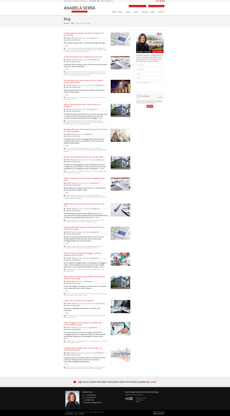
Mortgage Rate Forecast (82, 49)
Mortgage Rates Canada (95, 49)
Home (114, 12)
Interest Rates (94, 171)
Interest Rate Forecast (99, 72)
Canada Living (80, 134)
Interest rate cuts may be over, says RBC (79, 300)
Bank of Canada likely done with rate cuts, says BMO (83, 157)
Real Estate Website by (159, 412)
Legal (76, 414)
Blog (72, 23)
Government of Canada (78, 221)
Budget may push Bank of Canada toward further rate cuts (84, 205)
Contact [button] (161, 12)
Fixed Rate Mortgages (88, 72)
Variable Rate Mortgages (83, 124)
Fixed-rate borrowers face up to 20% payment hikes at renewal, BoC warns (84, 228)
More (66, 45)
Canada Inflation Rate (96, 293)
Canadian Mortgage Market (95, 195)
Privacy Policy (69, 414)
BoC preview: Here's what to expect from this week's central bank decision (83, 81)
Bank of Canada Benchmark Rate (74, 72)
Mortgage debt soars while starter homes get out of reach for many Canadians (85, 130)
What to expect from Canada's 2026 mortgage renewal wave (84, 179)
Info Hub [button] (145, 12)
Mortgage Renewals (75, 51)
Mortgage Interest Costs (70, 49)
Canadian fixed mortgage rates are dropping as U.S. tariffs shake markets (83, 349)
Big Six (93, 97)
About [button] (153, 12)
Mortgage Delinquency (69, 150)
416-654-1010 (91, 397)
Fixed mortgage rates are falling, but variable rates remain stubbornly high (83, 324)
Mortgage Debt (101, 48)
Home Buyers (81, 48)
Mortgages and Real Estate (83, 59)
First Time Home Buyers (72, 48)
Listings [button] (120, 12)
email (153, 381)
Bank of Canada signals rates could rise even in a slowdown (82, 105)
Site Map (81, 414)
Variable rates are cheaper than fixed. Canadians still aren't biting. (84, 34)
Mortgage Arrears (77, 148)
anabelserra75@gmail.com (106, 1)
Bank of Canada (70, 97)
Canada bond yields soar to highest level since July (83, 57)
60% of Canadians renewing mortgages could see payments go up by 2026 (82, 254)
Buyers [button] (128, 12)
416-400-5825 (92, 1)
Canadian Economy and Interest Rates (86, 85)
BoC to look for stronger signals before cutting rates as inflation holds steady (84, 277)
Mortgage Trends (85, 51)
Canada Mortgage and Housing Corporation (77, 195)
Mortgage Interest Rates (83, 38)
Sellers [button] (136, 12)
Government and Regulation (84, 208)
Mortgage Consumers (91, 48)
